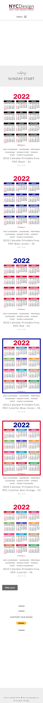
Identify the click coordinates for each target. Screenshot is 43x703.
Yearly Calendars (25, 155)
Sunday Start (23, 152)
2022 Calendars (10, 149)
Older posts (10, 587)
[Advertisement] (21, 43)
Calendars (24, 149)
